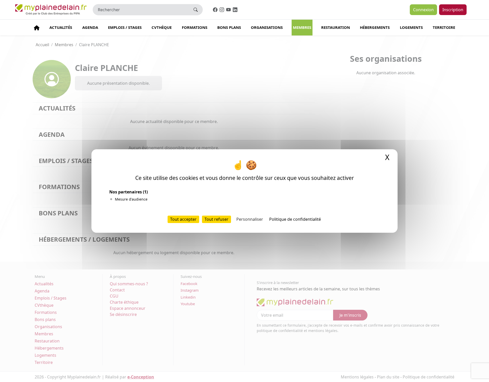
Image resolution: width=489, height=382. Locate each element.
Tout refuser (216, 219)
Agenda (90, 27)
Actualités (60, 27)
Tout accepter (183, 219)
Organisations (267, 27)
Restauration (335, 27)
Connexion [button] (423, 10)
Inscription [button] (452, 10)
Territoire (444, 27)
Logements (411, 27)
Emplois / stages (125, 27)
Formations (194, 27)
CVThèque (162, 27)
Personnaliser (249, 219)
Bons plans (229, 27)
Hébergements (375, 27)
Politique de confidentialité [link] (295, 219)
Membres (302, 27)
